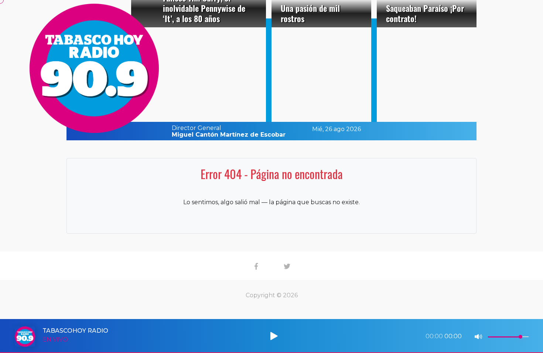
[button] (261, 334)
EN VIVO (55, 339)
